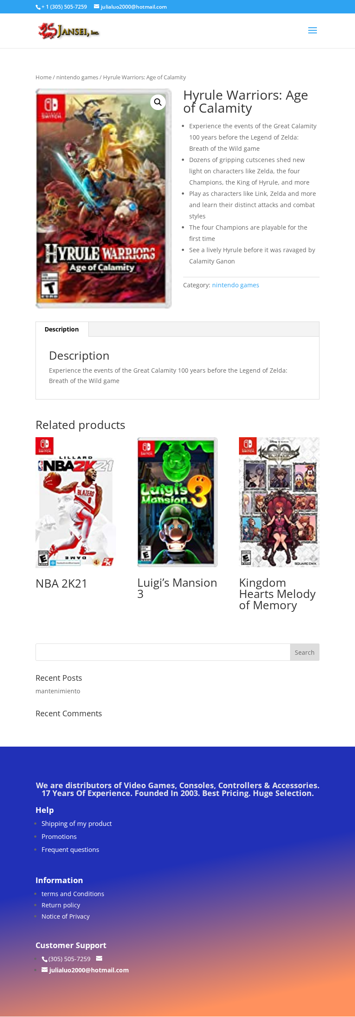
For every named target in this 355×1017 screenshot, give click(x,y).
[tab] (62, 329)
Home (44, 77)
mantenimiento (58, 691)
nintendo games (77, 77)
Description (62, 329)
